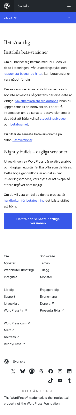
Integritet (10, 277)
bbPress (12, 337)
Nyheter (9, 263)
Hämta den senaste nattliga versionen (38, 221)
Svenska (19, 361)
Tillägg (44, 270)
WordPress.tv (15, 310)
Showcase (47, 256)
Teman (45, 263)
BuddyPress (14, 344)
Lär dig (9, 290)
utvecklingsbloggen (53, 118)
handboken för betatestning (24, 200)
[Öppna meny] (70, 6)
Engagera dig (49, 290)
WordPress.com (17, 323)
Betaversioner (22, 140)
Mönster (46, 277)
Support (9, 296)
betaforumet (19, 124)
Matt (9, 330)
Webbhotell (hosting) (19, 270)
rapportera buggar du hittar (23, 74)
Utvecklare (11, 303)
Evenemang (48, 296)
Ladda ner (10, 17)
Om (6, 256)
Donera (47, 303)
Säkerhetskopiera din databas (36, 101)
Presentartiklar (52, 310)
